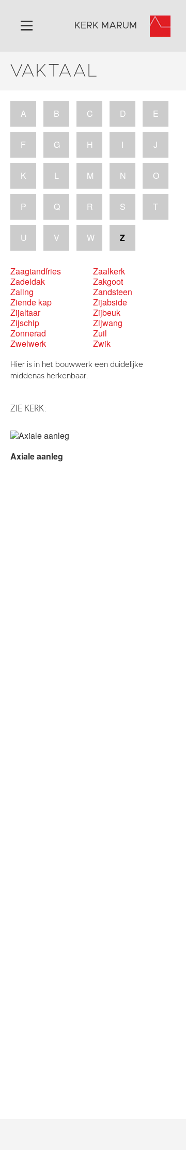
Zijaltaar (25, 313)
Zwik (102, 344)
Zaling (22, 292)
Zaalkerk (109, 271)
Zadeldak (27, 282)
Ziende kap (31, 302)
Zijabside (110, 302)
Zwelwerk (28, 344)
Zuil (100, 333)
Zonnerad (28, 333)
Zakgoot (108, 282)
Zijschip (24, 323)
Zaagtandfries (35, 271)
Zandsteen (112, 292)
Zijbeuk (106, 313)
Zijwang (107, 323)
